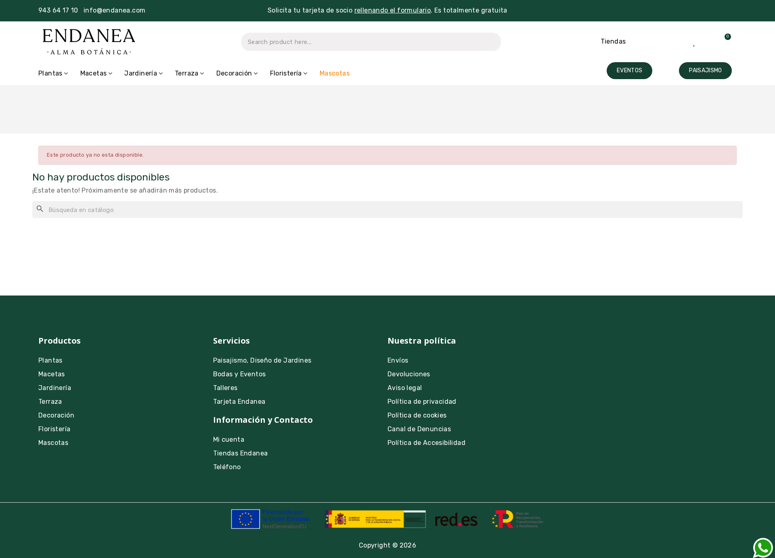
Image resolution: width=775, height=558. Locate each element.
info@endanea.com (114, 10)
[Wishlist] (695, 41)
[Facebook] (594, 346)
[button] (629, 70)
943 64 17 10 (58, 10)
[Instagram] (572, 346)
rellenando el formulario (392, 10)
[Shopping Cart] (722, 41)
